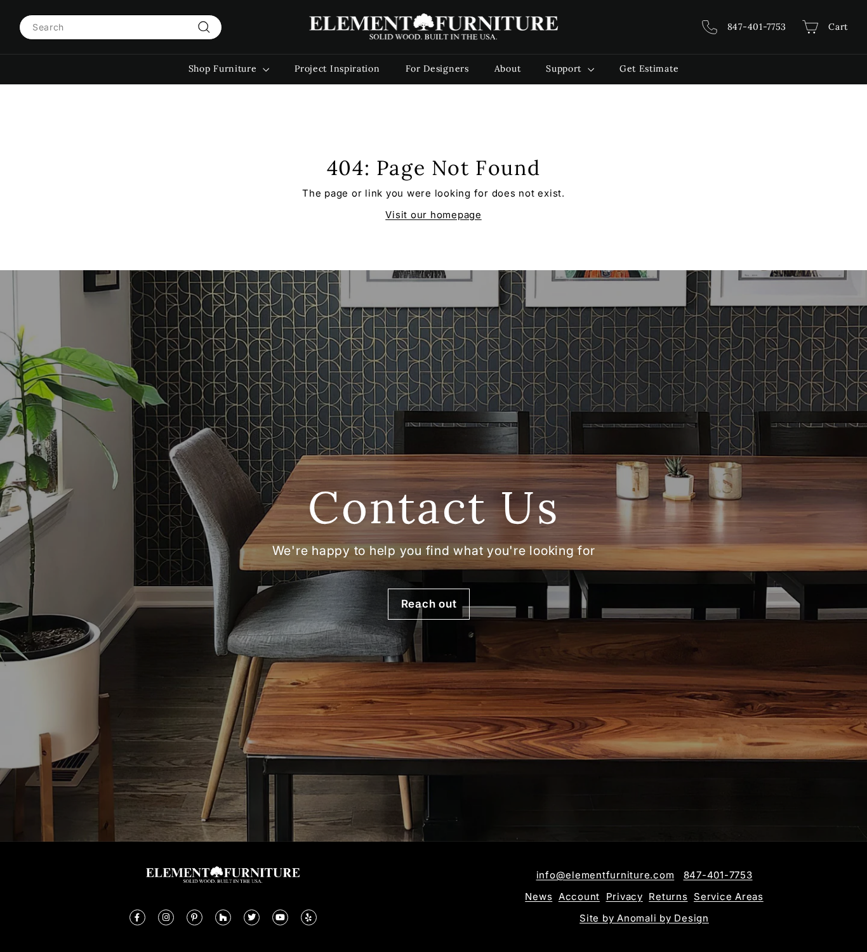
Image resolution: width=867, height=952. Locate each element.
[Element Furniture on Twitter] (252, 917)
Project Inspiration (337, 68)
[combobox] (120, 27)
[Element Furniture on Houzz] (223, 917)
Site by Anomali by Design (644, 918)
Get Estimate (648, 68)
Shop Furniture (224, 68)
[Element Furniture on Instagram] (166, 917)
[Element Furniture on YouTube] (280, 917)
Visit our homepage (433, 215)
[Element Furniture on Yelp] (309, 917)
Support (565, 68)
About (507, 68)
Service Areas (729, 896)
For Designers (437, 68)
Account (579, 896)
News (538, 896)
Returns (668, 896)
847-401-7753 (718, 875)
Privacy (624, 896)
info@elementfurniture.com (605, 875)
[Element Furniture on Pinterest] (194, 917)
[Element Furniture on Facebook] (137, 917)
